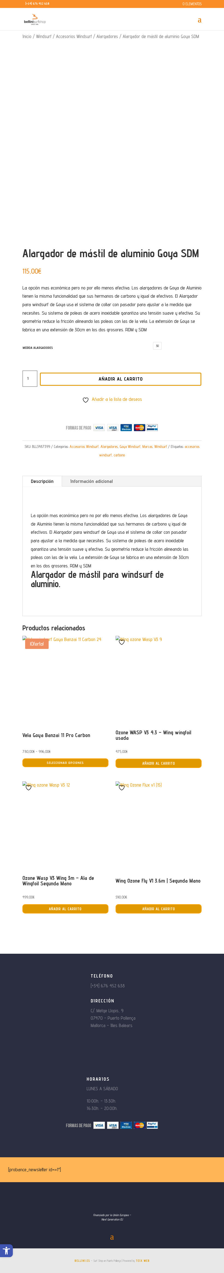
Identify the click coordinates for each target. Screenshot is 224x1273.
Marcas (147, 446)
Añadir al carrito (121, 379)
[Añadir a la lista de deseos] (122, 642)
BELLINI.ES (82, 1261)
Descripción (42, 481)
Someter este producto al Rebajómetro (115, 408)
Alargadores (107, 36)
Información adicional (91, 481)
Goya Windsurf (130, 446)
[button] (6, 1250)
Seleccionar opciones (65, 763)
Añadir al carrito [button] (158, 763)
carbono (119, 455)
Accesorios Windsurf (74, 36)
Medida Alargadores (38, 348)
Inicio (26, 36)
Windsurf (43, 36)
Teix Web (143, 1261)
